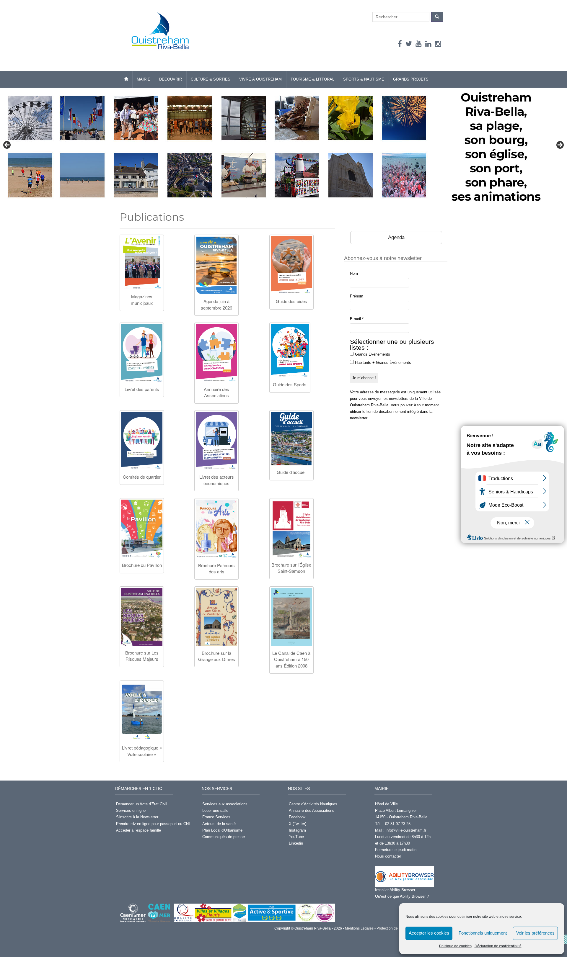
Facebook (297, 817)
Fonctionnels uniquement (483, 932)
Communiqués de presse (223, 837)
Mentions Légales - (360, 928)
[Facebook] (400, 44)
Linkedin (296, 843)
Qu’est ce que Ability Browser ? (402, 896)
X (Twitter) (297, 824)
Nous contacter (388, 856)
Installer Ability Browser (395, 890)
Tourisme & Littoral (312, 79)
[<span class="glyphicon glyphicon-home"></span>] (126, 79)
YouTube (296, 837)
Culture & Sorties (210, 79)
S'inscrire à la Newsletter (137, 817)
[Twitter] (408, 44)
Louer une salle (215, 810)
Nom (354, 273)
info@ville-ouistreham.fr (406, 830)
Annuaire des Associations (311, 810)
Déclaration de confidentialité (498, 946)
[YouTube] (419, 44)
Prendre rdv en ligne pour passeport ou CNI (153, 824)
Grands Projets (410, 79)
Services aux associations (224, 804)
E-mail (357, 319)
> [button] (559, 145)
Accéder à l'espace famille (138, 830)
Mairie (143, 79)
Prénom (356, 296)
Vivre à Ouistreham (260, 79)
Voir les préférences (535, 932)
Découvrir (170, 79)
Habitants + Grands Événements (382, 362)
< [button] (7, 145)
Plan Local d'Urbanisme (222, 830)
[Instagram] (438, 44)
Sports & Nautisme (363, 79)
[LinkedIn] (428, 44)
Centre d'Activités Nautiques (313, 804)
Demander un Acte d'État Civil (141, 804)
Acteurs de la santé (219, 824)
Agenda (396, 237)
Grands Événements (372, 354)
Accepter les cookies (429, 932)
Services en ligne (131, 810)
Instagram (297, 830)
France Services (216, 817)
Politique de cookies (455, 946)
